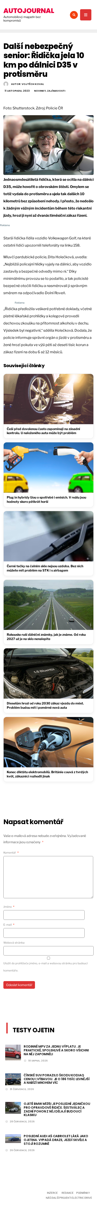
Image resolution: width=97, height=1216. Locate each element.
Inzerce (52, 1192)
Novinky (40, 91)
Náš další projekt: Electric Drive (69, 1197)
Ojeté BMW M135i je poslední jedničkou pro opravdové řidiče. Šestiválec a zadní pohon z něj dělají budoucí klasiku (57, 1109)
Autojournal (28, 10)
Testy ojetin (33, 1030)
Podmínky (83, 1192)
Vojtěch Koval (33, 84)
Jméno (8, 906)
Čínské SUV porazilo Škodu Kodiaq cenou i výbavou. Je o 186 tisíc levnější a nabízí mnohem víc (56, 1079)
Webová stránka (14, 942)
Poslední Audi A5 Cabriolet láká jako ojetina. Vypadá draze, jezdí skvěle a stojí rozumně (56, 1140)
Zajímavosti (56, 91)
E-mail (8, 924)
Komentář (11, 852)
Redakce (68, 1192)
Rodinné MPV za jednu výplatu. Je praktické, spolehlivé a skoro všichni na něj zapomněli (56, 1050)
